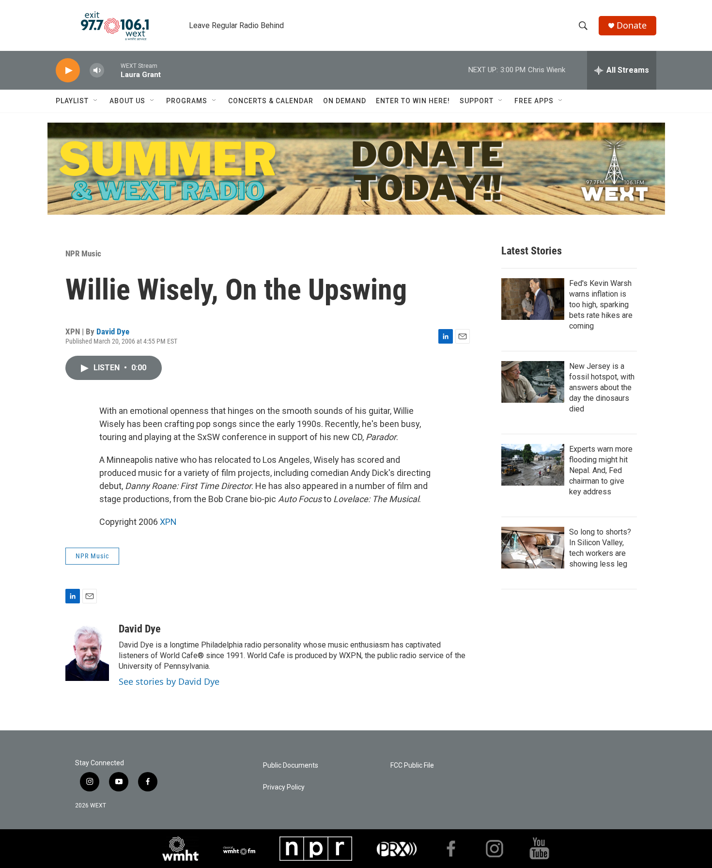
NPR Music (83, 253)
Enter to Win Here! (413, 101)
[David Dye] (87, 652)
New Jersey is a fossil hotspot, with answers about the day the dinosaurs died (602, 387)
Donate (632, 25)
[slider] (112, 70)
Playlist (72, 101)
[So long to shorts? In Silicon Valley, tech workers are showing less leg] (532, 547)
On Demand (344, 101)
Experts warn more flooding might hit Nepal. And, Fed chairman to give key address (601, 470)
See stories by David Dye (169, 681)
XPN (168, 522)
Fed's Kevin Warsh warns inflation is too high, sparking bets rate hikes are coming (601, 305)
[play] (68, 70)
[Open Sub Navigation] (96, 101)
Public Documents (290, 765)
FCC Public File (412, 765)
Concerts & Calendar (270, 101)
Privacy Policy (284, 787)
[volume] (97, 70)
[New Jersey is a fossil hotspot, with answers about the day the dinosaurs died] (532, 382)
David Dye (112, 331)
